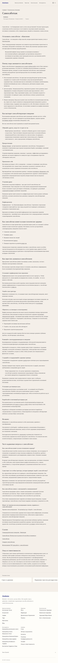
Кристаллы (5, 620)
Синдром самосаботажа (8, 542)
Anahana (5, 3)
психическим (11, 251)
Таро (3, 618)
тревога (16, 240)
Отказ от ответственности (27, 644)
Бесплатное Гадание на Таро (9, 646)
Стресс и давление (7, 580)
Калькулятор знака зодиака (9, 639)
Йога (22, 610)
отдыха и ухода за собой (21, 404)
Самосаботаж (5, 539)
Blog (3, 623)
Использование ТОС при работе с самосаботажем (15, 545)
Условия (23, 641)
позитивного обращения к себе (41, 171)
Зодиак (4, 615)
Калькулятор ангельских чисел (10, 629)
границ (25, 360)
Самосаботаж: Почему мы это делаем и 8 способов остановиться (19, 535)
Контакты (23, 634)
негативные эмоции (7, 120)
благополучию (6, 41)
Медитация (24, 612)
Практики (27, 2)
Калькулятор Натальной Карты (10, 636)
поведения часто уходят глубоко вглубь (25, 66)
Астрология (5, 612)
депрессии (24, 243)
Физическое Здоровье (45, 612)
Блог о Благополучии (45, 618)
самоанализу (22, 434)
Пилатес (23, 618)
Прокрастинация (6, 146)
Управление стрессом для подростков (46, 580)
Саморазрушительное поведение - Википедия (14, 532)
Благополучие (34, 2)
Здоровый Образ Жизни (45, 615)
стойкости (13, 287)
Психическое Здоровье (14, 10)
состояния (32, 524)
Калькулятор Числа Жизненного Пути (7, 632)
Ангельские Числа (7, 610)
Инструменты (42, 2)
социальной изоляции (7, 191)
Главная (4, 10)
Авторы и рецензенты (26, 631)
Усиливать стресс (8, 235)
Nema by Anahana (19, 2)
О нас (22, 629)
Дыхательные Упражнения (28, 615)
